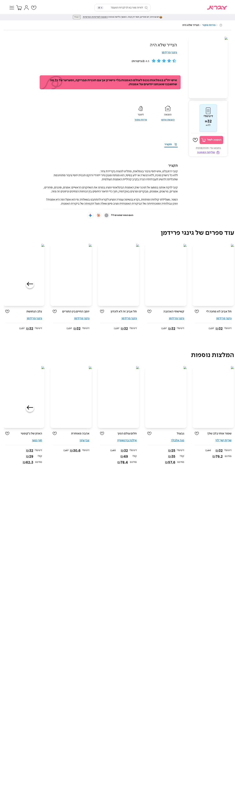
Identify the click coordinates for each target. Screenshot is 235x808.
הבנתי (77, 17)
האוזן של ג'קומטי (31, 433)
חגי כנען (37, 440)
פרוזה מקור (209, 25)
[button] (12, 8)
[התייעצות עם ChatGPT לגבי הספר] (106, 215)
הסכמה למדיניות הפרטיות (95, 17)
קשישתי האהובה (173, 311)
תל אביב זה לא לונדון (124, 311)
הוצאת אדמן (168, 119)
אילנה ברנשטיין (127, 440)
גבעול (180, 433)
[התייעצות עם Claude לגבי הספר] (98, 215)
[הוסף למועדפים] (195, 140)
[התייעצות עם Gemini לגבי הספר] (90, 215)
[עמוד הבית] (220, 25)
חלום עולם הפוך (127, 433)
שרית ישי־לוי (223, 440)
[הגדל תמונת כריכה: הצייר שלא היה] (208, 67)
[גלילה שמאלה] (30, 284)
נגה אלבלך (177, 440)
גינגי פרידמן (169, 52)
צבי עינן (84, 440)
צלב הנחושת (34, 311)
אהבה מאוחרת (80, 433)
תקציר (168, 144)
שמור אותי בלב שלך (219, 433)
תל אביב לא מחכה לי (219, 311)
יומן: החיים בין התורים (75, 311)
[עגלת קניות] (19, 8)
